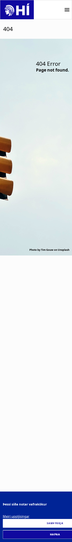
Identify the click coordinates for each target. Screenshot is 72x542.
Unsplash (63, 250)
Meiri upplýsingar (16, 516)
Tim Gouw (47, 250)
